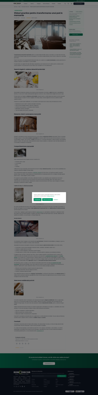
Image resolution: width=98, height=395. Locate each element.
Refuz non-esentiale (47, 199)
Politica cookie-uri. (50, 196)
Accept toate (37, 199)
